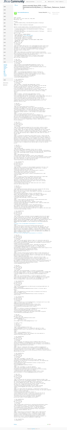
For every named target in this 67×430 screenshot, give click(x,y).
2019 (5, 29)
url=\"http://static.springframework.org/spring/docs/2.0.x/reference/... (29, 223)
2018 (5, 32)
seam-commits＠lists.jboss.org (23, 12)
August (5, 68)
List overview (6, 82)
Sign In (57, 1)
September (5, 67)
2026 (5, 6)
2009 (5, 62)
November (5, 65)
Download (5, 84)
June (4, 70)
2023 (5, 16)
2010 (5, 58)
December (5, 64)
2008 (5, 80)
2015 (5, 42)
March (5, 73)
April (4, 72)
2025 (5, 9)
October (5, 66)
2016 (5, 39)
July (4, 69)
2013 (5, 49)
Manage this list (51, 1)
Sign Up (62, 1)
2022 (5, 19)
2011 (5, 55)
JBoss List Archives (30, 1)
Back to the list (55, 13)
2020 (5, 26)
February (5, 74)
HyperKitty (33, 428)
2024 (5, 13)
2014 (5, 45)
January (5, 75)
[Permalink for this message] (50, 13)
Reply (16, 424)
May (4, 71)
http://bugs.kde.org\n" (28, 35)
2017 (5, 36)
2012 (5, 52)
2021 (5, 22)
